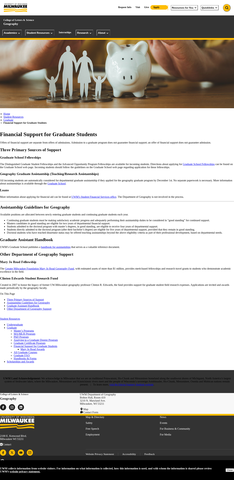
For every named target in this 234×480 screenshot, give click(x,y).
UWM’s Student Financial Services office (93, 196)
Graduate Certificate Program (29, 343)
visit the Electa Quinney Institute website (131, 384)
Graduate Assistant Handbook (23, 305)
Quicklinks (208, 7)
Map (85, 409)
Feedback (149, 454)
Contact (7, 444)
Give (146, 7)
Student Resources (38, 32)
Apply (156, 7)
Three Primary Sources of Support (25, 299)
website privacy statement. (25, 471)
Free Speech (92, 428)
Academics (10, 32)
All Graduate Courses (25, 352)
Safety (89, 422)
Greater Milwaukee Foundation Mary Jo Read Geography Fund (39, 268)
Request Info (124, 7)
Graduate (8, 120)
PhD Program (21, 336)
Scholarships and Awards (20, 361)
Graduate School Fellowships (199, 164)
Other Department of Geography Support (29, 308)
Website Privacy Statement (100, 454)
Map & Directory (95, 417)
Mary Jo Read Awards (33, 349)
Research (82, 32)
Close (230, 470)
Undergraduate (15, 324)
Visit (138, 7)
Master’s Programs (24, 330)
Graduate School (56, 183)
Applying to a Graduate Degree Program (36, 340)
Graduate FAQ (22, 355)
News (163, 417)
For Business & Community (175, 428)
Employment (93, 434)
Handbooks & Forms (25, 358)
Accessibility (129, 454)
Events (163, 422)
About (101, 32)
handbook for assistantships (56, 247)
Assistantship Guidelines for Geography (28, 302)
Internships (65, 32)
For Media (165, 434)
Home (6, 113)
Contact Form (90, 412)
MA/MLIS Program (24, 333)
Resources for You (182, 7)
